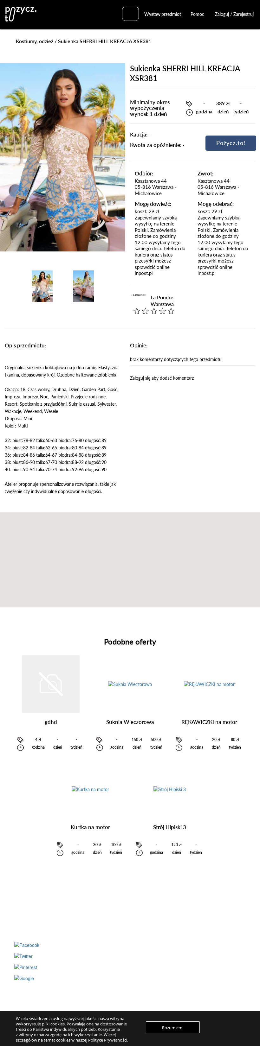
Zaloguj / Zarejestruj (234, 14)
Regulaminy (185, 983)
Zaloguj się (102, 974)
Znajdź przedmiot (108, 916)
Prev (19, 286)
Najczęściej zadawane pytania (202, 925)
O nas (180, 974)
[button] (130, 556)
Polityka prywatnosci (194, 992)
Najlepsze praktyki (192, 934)
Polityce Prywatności (107, 1040)
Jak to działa (186, 916)
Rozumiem (172, 1027)
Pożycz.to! (230, 142)
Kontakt (182, 1001)
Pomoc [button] (198, 14)
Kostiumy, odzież (34, 41)
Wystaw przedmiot (162, 14)
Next (107, 286)
